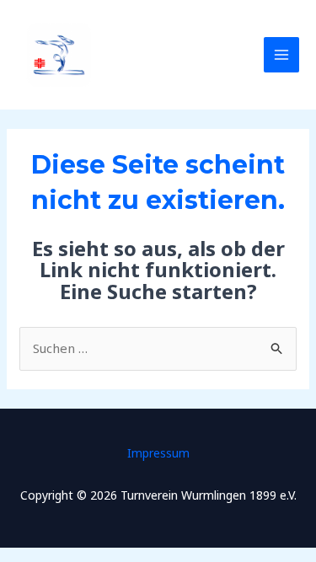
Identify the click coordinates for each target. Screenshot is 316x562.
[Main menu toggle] (282, 55)
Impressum (158, 453)
